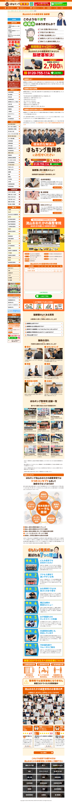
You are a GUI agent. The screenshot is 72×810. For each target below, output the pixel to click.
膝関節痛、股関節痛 (12, 157)
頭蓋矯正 (10, 109)
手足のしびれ (11, 167)
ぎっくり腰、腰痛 (11, 138)
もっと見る (44, 753)
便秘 (9, 174)
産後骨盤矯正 (11, 106)
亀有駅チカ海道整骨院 (12, 250)
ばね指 (9, 181)
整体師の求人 (11, 307)
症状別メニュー (23, 8)
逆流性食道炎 (11, 186)
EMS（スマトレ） (11, 114)
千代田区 (10, 253)
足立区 (9, 243)
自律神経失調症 (11, 184)
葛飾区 (9, 248)
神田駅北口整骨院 (11, 255)
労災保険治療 (11, 118)
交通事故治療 (11, 99)
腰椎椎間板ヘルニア (12, 148)
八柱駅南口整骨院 (11, 226)
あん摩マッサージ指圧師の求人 (13, 304)
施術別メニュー (36, 8)
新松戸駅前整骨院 (11, 221)
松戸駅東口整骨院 (11, 219)
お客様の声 (10, 273)
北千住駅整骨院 (11, 245)
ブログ (9, 275)
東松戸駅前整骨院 (11, 224)
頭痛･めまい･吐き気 (12, 194)
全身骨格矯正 (11, 92)
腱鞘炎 (9, 176)
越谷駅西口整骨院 (11, 262)
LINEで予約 (44, 296)
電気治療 (10, 97)
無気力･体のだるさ (12, 197)
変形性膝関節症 (11, 162)
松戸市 (9, 217)
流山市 (9, 212)
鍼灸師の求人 (11, 302)
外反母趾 (10, 179)
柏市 (9, 233)
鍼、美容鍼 (10, 94)
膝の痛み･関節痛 (11, 204)
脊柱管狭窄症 (11, 150)
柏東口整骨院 (11, 238)
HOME (14, 19)
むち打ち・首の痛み (12, 192)
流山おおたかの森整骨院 (13, 214)
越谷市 (9, 260)
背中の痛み (10, 145)
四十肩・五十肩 (11, 131)
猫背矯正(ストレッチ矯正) (13, 101)
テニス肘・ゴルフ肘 (12, 160)
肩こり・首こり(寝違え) (12, 126)
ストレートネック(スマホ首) (13, 133)
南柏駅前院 (10, 236)
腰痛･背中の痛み (11, 201)
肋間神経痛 (10, 143)
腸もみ (9, 116)
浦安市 (9, 229)
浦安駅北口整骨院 (11, 231)
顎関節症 (10, 155)
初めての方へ (10, 8)
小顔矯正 (10, 111)
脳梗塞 (9, 172)
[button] (60, 238)
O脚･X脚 (10, 104)
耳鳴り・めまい (11, 169)
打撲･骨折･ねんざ (11, 199)
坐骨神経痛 (10, 141)
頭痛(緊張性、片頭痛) (12, 129)
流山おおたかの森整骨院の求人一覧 (13, 297)
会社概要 (10, 277)
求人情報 (10, 280)
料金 (62, 8)
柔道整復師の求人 (11, 300)
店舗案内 (49, 8)
